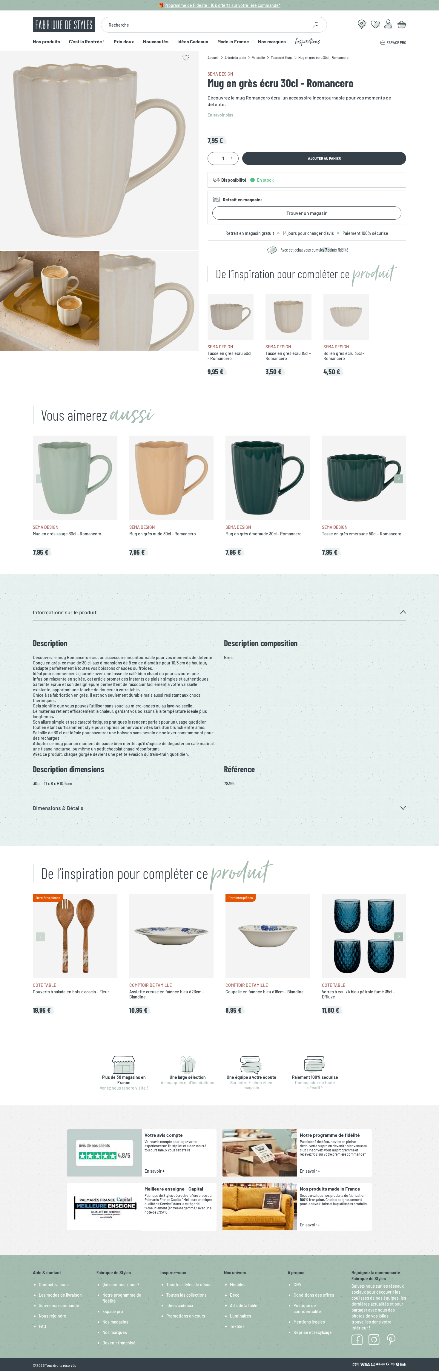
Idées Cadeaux (192, 41)
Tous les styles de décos (188, 1284)
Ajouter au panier (324, 158)
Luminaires (240, 1315)
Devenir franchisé (119, 1342)
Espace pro (112, 1311)
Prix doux (124, 41)
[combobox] (204, 24)
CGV (297, 1284)
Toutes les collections (186, 1295)
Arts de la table (243, 1305)
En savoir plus (220, 114)
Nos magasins (115, 1321)
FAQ (42, 1326)
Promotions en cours (185, 1315)
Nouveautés (155, 41)
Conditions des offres (314, 1295)
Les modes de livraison (60, 1295)
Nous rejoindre (52, 1315)
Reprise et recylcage (313, 1332)
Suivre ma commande (59, 1305)
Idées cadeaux (179, 1305)
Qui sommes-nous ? (120, 1284)
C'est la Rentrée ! (87, 41)
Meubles (237, 1284)
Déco (235, 1295)
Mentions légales (309, 1321)
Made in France (233, 41)
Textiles (237, 1326)
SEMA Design (220, 73)
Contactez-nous (54, 1284)
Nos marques (272, 41)
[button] (219, 612)
